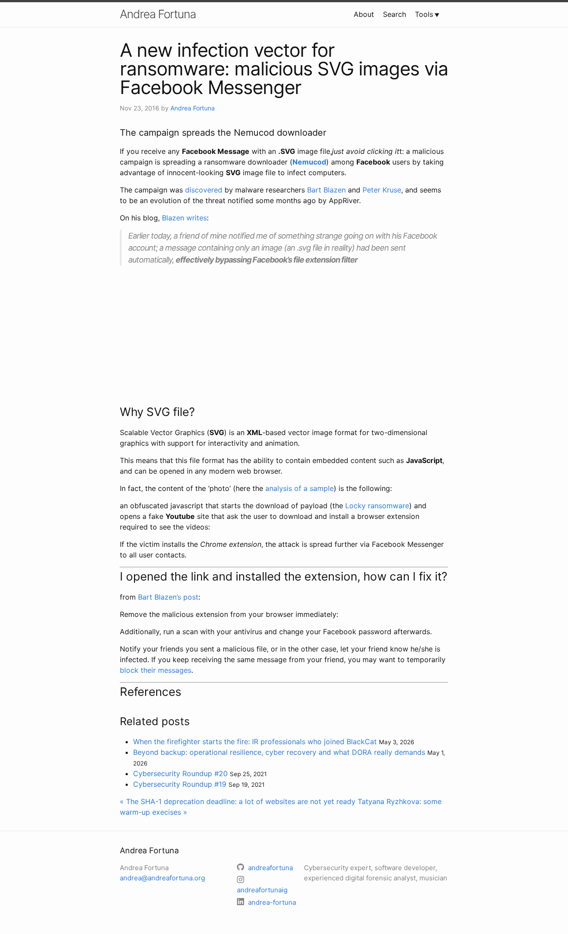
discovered (203, 189)
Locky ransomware (377, 505)
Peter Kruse (382, 189)
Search (394, 14)
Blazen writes (184, 217)
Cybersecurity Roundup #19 (179, 784)
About (364, 14)
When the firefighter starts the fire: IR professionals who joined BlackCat (255, 741)
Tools (424, 14)
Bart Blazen (326, 189)
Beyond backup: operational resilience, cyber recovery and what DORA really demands (279, 752)
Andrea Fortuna (158, 14)
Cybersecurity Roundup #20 (180, 773)
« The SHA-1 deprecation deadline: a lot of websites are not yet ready (237, 801)
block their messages (155, 670)
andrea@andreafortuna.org (162, 878)
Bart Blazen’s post (168, 597)
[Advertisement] (284, 334)
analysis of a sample (299, 488)
